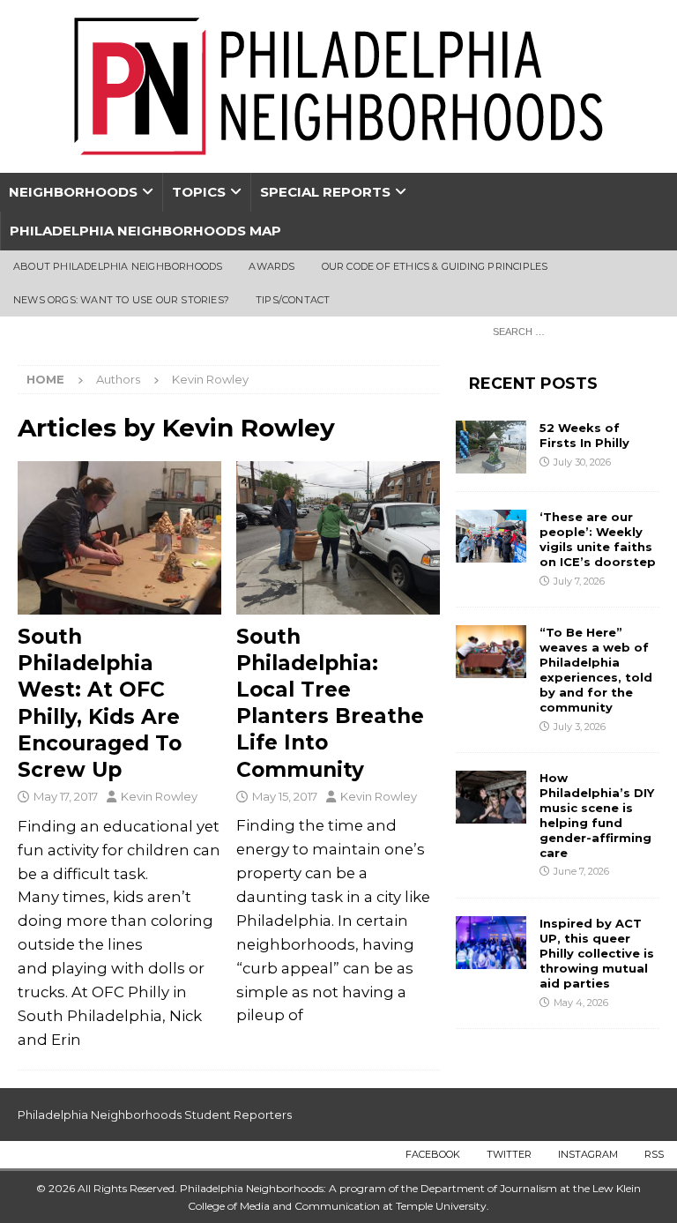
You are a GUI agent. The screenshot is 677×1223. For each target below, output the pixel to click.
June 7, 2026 (581, 871)
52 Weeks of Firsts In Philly (584, 435)
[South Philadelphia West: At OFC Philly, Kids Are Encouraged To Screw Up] (119, 538)
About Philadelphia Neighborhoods (117, 266)
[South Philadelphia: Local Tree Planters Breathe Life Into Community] (338, 537)
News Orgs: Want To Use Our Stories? (121, 300)
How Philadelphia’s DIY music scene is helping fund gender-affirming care (596, 815)
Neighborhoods (73, 191)
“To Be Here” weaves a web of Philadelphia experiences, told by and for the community (595, 669)
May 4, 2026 (581, 1002)
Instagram (588, 1154)
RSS (654, 1154)
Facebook (432, 1154)
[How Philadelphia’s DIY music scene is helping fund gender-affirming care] (491, 797)
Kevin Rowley (159, 796)
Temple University (441, 1205)
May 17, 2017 (65, 796)
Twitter (509, 1154)
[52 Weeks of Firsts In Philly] (491, 447)
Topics (199, 191)
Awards (271, 266)
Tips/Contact (293, 300)
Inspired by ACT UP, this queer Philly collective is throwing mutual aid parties (596, 953)
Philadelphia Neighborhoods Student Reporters (155, 1114)
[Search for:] (571, 331)
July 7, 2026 (579, 581)
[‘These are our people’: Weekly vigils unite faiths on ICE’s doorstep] (491, 536)
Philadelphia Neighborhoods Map (145, 230)
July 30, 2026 (582, 462)
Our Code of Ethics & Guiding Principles (435, 266)
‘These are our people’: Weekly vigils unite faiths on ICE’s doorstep (597, 539)
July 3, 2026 (580, 726)
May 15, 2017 (284, 796)
